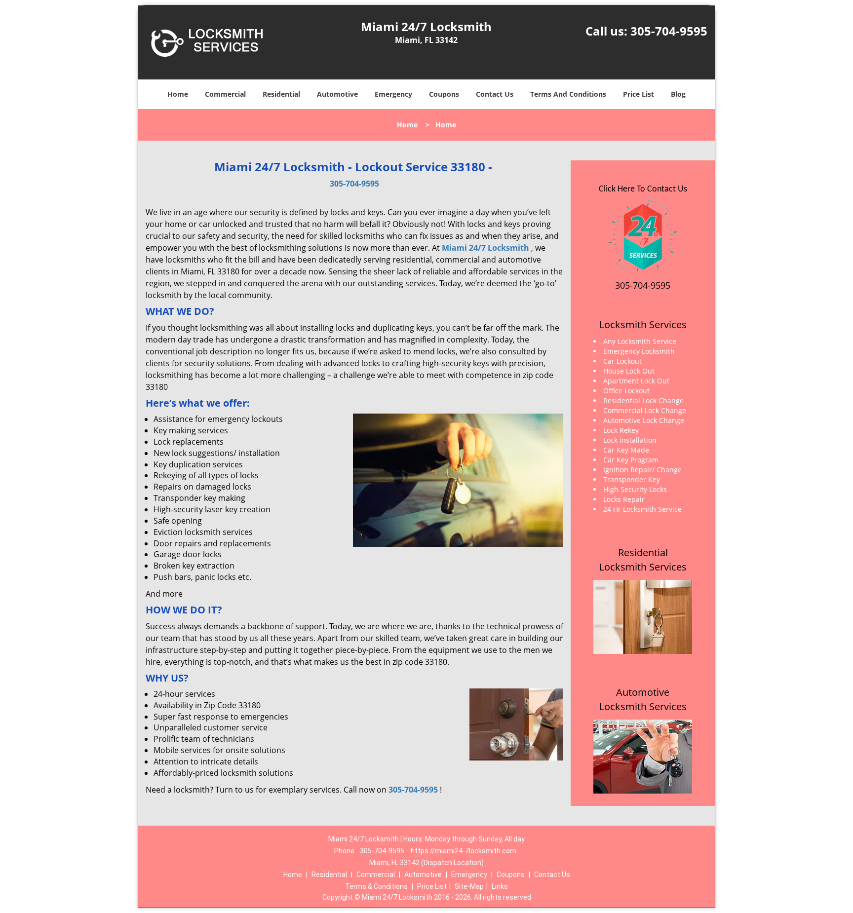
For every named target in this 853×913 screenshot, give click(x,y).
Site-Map (469, 886)
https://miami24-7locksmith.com (463, 851)
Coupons (444, 94)
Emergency (393, 94)
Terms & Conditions (376, 886)
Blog (678, 94)
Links (500, 886)
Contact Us (494, 94)
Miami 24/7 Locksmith (485, 247)
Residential (281, 94)
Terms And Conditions (568, 94)
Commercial (225, 94)
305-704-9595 (668, 31)
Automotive (337, 94)
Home (177, 94)
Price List (638, 94)
